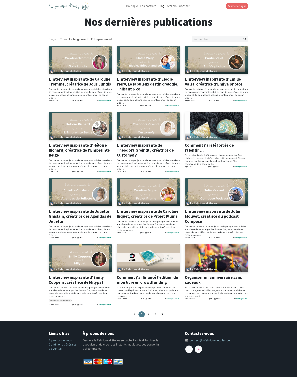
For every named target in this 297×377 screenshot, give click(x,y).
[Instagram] (198, 349)
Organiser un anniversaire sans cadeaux (213, 280)
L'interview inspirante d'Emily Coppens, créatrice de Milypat (76, 280)
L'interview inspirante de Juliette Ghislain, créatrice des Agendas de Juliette (80, 216)
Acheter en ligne (237, 6)
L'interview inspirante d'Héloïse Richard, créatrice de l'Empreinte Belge (79, 150)
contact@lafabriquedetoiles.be (210, 340)
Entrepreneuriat (105, 100)
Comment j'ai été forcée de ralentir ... (209, 148)
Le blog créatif (241, 299)
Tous (63, 39)
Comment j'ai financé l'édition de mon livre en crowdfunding (147, 280)
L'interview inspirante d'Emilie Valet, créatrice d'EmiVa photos (214, 82)
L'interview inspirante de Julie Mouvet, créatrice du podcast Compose (212, 216)
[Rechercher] (244, 39)
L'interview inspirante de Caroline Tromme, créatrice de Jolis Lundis (80, 82)
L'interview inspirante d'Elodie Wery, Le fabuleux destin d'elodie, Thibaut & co (147, 84)
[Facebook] (189, 349)
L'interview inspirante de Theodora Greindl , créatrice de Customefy (145, 150)
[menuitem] (132, 6)
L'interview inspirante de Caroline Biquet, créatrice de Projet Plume (147, 214)
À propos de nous (60, 340)
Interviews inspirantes (60, 300)
